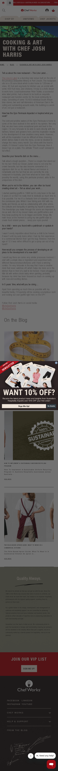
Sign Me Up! (24, 406)
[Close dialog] (56, 363)
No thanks (51, 406)
